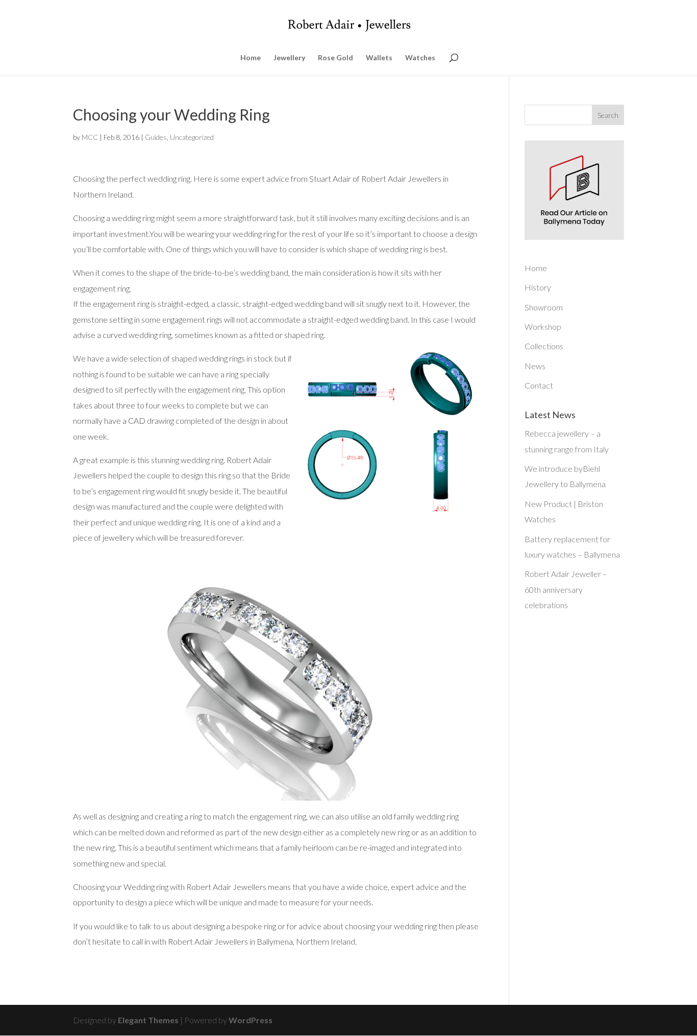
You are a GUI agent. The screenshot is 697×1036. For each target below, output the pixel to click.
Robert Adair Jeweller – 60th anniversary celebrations (566, 589)
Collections (544, 346)
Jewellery (289, 58)
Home (250, 58)
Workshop (543, 326)
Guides (156, 137)
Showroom (544, 307)
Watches (420, 58)
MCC (90, 137)
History (538, 287)
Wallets (379, 58)
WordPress (250, 1020)
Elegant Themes (148, 1020)
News (535, 366)
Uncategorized (192, 137)
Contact (539, 385)
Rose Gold (335, 58)
